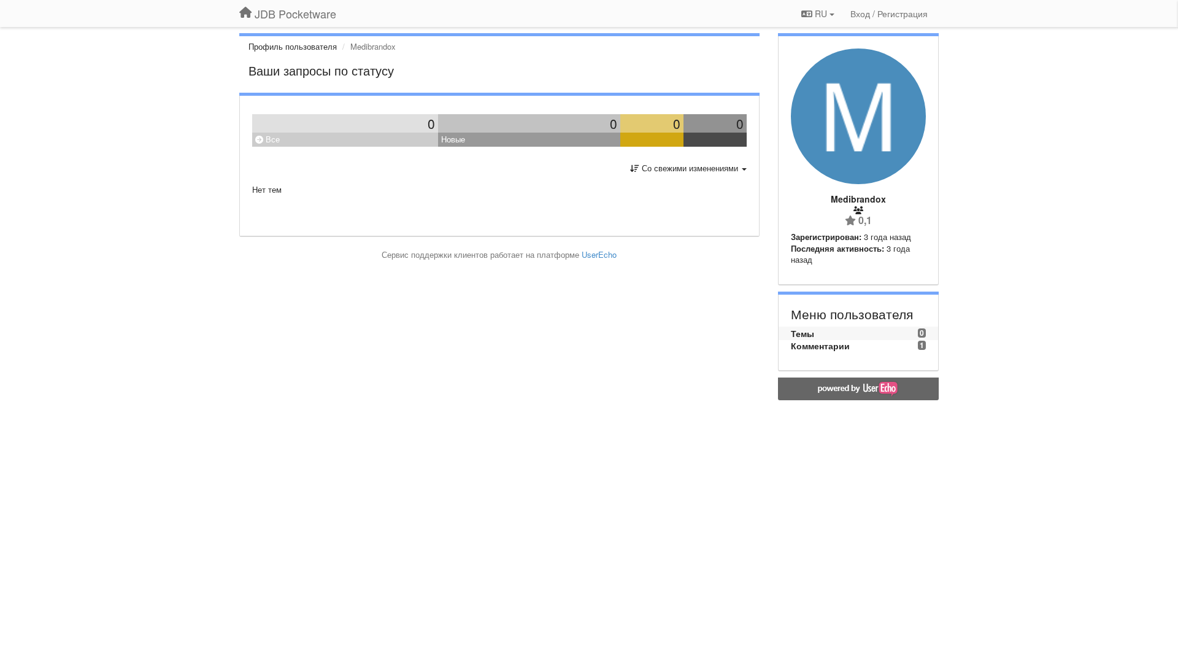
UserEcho (599, 254)
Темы (802, 333)
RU (821, 13)
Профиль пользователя (292, 46)
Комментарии (820, 345)
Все (271, 139)
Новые (453, 139)
